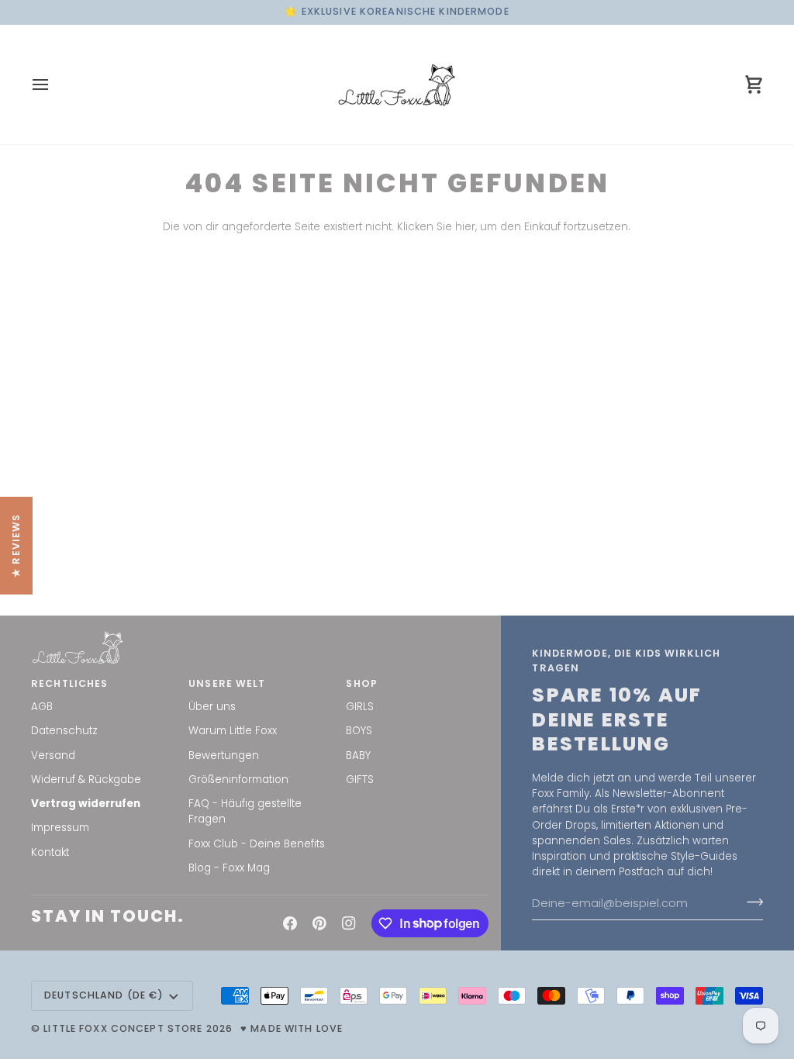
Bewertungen (223, 755)
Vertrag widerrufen (85, 803)
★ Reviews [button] (15, 546)
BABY (358, 755)
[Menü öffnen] (54, 85)
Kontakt (50, 852)
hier (465, 226)
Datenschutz (64, 730)
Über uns (212, 706)
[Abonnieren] (750, 902)
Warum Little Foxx (232, 730)
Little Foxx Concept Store (122, 1028)
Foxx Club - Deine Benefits (256, 844)
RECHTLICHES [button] (69, 683)
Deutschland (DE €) (104, 995)
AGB (42, 706)
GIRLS (360, 706)
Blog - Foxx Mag (229, 868)
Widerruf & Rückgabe (86, 779)
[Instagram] (349, 923)
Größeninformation (238, 779)
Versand (53, 755)
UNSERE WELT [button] (226, 683)
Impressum (60, 827)
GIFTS (360, 779)
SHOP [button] (362, 683)
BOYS (359, 730)
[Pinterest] (319, 923)
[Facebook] (290, 923)
